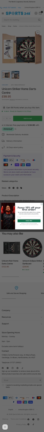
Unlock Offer (29, 220)
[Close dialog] (41, 204)
